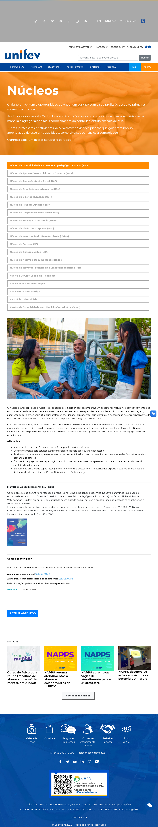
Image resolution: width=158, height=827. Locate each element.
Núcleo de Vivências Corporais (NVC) (32, 228)
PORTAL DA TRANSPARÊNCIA (80, 47)
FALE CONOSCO (106, 21)
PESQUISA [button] (111, 67)
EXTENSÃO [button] (95, 67)
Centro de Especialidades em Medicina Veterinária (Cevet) (45, 307)
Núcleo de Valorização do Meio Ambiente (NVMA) (39, 236)
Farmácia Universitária (23, 299)
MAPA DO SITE (79, 817)
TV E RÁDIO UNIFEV (135, 47)
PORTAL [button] (147, 67)
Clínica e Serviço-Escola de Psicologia (32, 275)
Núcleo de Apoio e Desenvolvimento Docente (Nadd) (41, 173)
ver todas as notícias (78, 695)
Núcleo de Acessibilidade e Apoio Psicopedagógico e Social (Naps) (49, 165)
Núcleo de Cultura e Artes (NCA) (29, 252)
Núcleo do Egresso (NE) (24, 244)
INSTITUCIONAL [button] (17, 67)
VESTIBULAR (36, 67)
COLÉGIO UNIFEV (118, 47)
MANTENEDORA (101, 47)
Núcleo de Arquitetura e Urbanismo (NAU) (35, 189)
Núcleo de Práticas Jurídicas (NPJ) (30, 204)
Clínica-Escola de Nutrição (25, 291)
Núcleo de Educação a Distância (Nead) (33, 220)
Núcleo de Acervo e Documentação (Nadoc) (36, 259)
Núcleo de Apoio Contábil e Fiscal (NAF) (33, 181)
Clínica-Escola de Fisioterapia (27, 283)
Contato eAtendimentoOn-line (88, 742)
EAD (134, 67)
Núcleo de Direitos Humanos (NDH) (31, 197)
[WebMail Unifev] (97, 761)
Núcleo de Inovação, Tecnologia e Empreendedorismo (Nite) (46, 267)
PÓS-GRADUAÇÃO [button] (75, 67)
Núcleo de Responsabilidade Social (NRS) (34, 212)
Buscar (145, 57)
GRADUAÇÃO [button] (54, 67)
